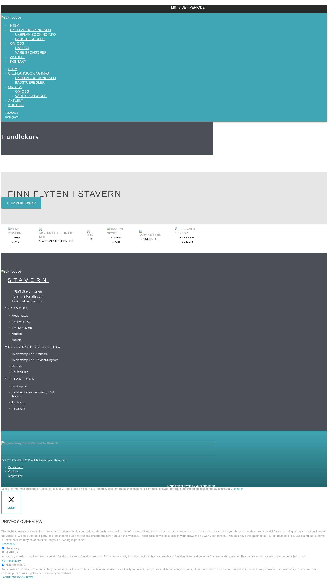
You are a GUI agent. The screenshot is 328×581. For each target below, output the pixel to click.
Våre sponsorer (31, 52)
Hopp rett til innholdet (15, 3)
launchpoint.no (205, 486)
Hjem (14, 25)
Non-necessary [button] (11, 560)
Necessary (12, 548)
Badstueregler (30, 39)
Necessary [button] (8, 544)
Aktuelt (17, 57)
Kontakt (18, 61)
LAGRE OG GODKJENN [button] (17, 577)
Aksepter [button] (237, 488)
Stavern (28, 280)
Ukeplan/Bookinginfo (30, 30)
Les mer (249, 488)
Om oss (17, 43)
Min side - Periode (188, 7)
